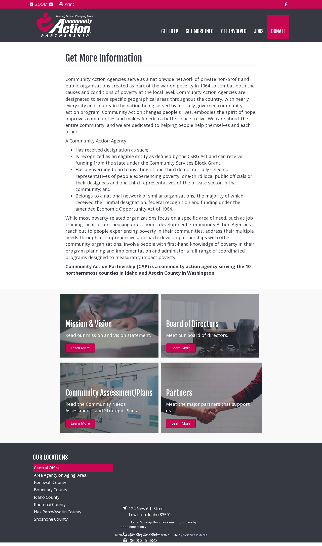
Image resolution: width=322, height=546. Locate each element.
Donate (278, 31)
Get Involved (234, 31)
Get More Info (200, 31)
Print (69, 5)
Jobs (259, 31)
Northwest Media (195, 535)
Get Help (169, 31)
